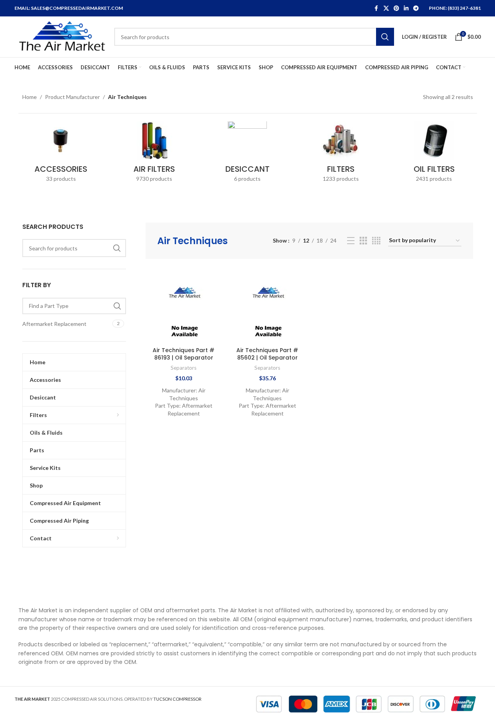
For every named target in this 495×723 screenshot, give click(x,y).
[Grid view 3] (363, 241)
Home (29, 97)
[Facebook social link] (376, 8)
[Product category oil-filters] (434, 154)
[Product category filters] (340, 154)
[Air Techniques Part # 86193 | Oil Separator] (183, 305)
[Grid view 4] (376, 241)
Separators (183, 368)
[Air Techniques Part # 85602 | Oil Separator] (267, 305)
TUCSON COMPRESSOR (177, 698)
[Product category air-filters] (154, 154)
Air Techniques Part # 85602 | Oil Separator (267, 354)
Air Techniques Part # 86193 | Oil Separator (183, 354)
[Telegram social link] (416, 8)
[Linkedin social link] (406, 8)
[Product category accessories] (61, 154)
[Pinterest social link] (396, 8)
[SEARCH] (385, 37)
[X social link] (386, 8)
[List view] (351, 241)
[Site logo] (60, 36)
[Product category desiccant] (247, 154)
